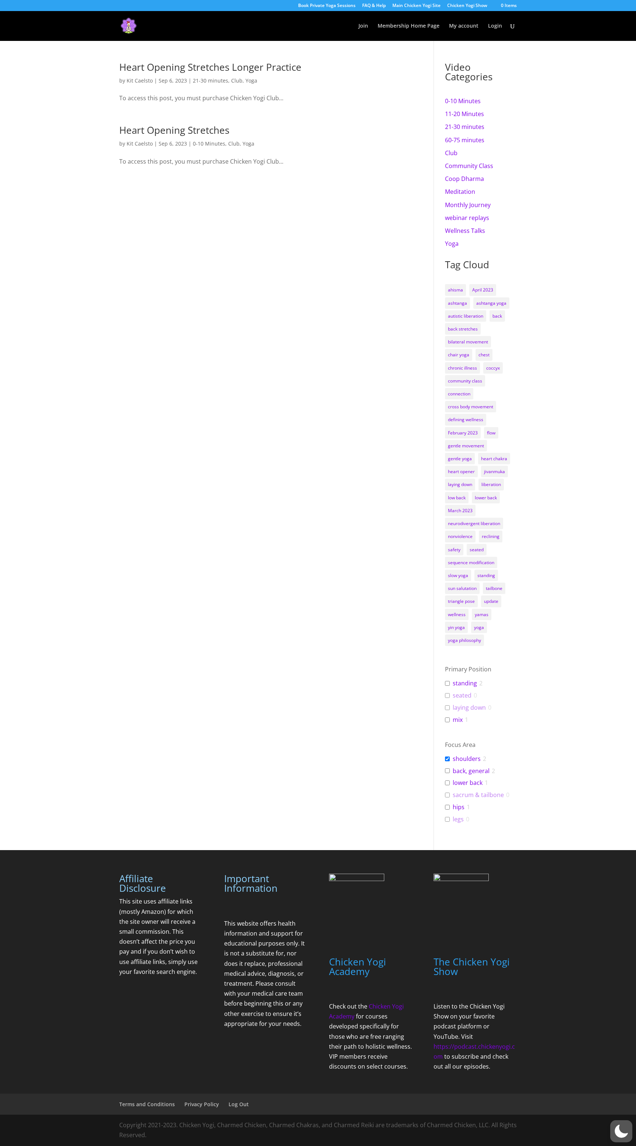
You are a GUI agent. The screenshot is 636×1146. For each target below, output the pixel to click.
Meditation (460, 192)
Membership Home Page (408, 26)
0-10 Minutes (209, 143)
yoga (479, 627)
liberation (491, 484)
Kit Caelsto (140, 80)
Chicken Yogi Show (467, 5)
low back (457, 498)
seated (477, 549)
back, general (471, 771)
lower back (486, 498)
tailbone (494, 588)
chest (484, 355)
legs (458, 819)
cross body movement (470, 406)
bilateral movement (468, 342)
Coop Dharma (464, 179)
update (491, 601)
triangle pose (461, 601)
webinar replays (467, 218)
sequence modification (471, 562)
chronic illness (462, 368)
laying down (460, 484)
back (497, 316)
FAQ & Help (374, 5)
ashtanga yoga (491, 303)
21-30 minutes (210, 80)
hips (458, 807)
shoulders (467, 759)
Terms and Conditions (147, 1104)
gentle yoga (460, 458)
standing (486, 575)
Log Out (239, 1104)
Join (363, 26)
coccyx (493, 368)
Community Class (469, 166)
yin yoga (456, 627)
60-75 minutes (464, 140)
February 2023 (463, 433)
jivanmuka (494, 471)
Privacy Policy (201, 1104)
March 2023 (460, 510)
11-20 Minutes (464, 114)
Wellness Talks (465, 231)
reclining (490, 536)
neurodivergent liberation (474, 523)
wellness (457, 614)
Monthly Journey (468, 205)
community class (465, 381)
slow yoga (458, 575)
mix (458, 720)
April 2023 (482, 290)
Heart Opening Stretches (174, 130)
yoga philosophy (464, 640)
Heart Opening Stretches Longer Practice (210, 67)
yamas (481, 614)
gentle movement (466, 446)
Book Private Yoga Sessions (327, 5)
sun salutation (462, 588)
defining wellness (465, 419)
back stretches (463, 329)
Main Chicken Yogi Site (416, 5)
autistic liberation (465, 316)
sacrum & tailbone (478, 795)
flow (491, 433)
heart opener (461, 471)
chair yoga (458, 355)
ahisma (455, 290)
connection (459, 394)
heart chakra (494, 458)
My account (463, 26)
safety (454, 549)
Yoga (251, 80)
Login (495, 26)
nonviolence (460, 536)
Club (237, 80)
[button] (621, 1131)
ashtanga (457, 303)
